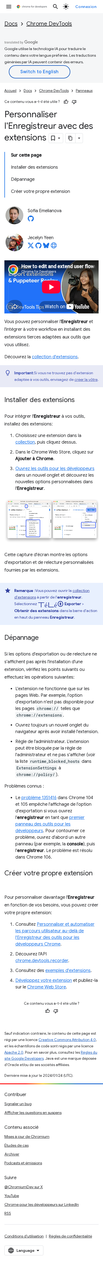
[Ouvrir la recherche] (55, 6)
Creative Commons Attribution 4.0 (67, 1039)
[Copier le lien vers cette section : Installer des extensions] (80, 400)
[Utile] (66, 102)
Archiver (11, 1154)
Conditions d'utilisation (24, 1236)
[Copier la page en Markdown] (71, 138)
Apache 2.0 (13, 1052)
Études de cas (16, 1145)
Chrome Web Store (46, 987)
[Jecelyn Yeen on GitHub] (38, 247)
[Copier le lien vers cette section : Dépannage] (44, 638)
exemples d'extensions (68, 970)
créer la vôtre (86, 379)
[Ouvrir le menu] (8, 6)
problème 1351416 (39, 798)
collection (25, 442)
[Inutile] (74, 102)
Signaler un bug (18, 1103)
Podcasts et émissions (23, 1162)
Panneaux (84, 90)
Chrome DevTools (49, 23)
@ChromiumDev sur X (23, 1186)
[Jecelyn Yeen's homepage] (54, 247)
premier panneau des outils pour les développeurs (50, 824)
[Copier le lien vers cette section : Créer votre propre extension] (9, 881)
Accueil (10, 90)
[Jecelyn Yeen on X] (31, 247)
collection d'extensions (55, 357)
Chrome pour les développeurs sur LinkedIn (41, 1204)
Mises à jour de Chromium (26, 1136)
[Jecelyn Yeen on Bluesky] (46, 247)
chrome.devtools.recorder (41, 960)
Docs (11, 23)
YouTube (11, 1195)
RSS (7, 1213)
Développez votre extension (43, 980)
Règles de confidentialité (70, 1236)
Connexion (86, 6)
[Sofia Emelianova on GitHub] (31, 220)
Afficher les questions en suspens (33, 1112)
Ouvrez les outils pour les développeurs (54, 468)
